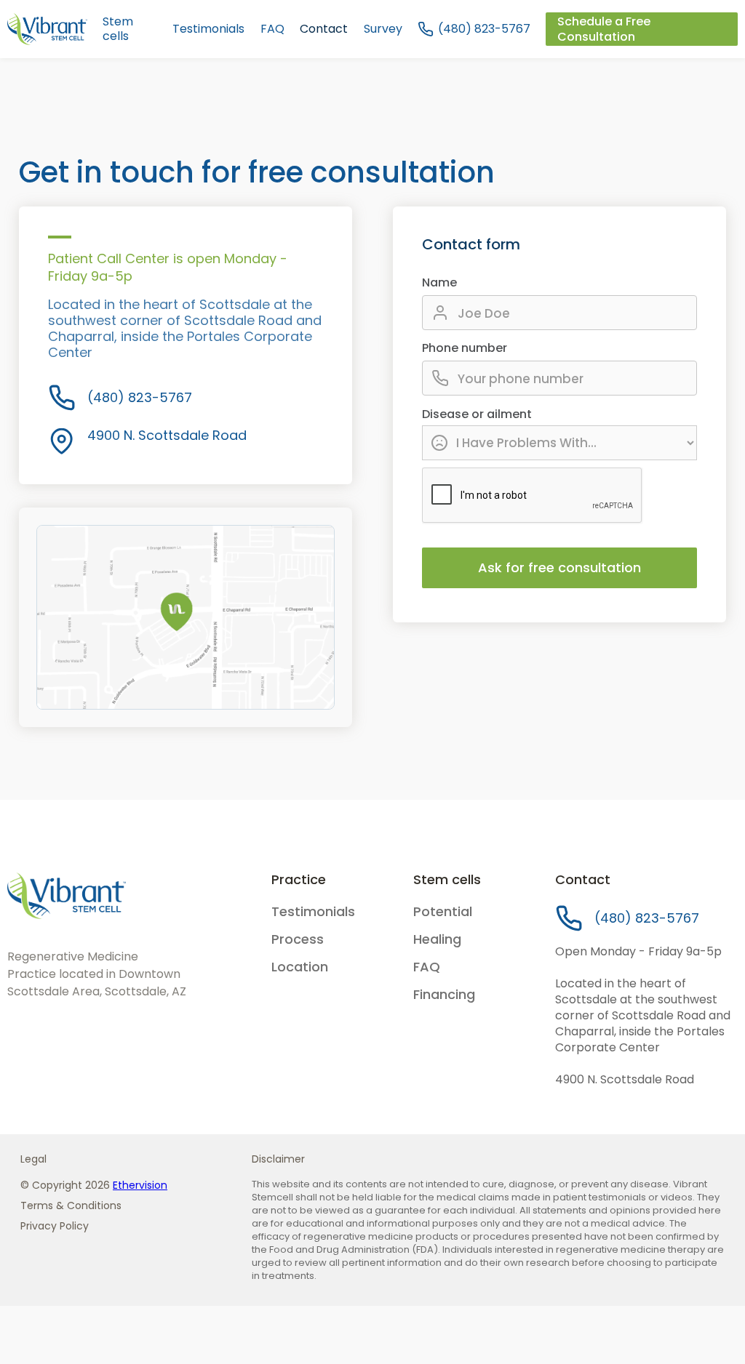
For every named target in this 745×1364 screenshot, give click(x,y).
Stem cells (118, 29)
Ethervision (140, 1185)
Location (299, 967)
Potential (442, 911)
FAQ (272, 29)
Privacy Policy (54, 1226)
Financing (444, 994)
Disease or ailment (477, 414)
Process (297, 939)
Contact (324, 29)
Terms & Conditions (70, 1205)
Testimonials (208, 29)
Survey (383, 29)
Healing (437, 939)
